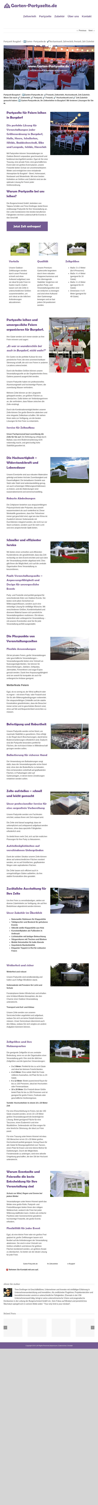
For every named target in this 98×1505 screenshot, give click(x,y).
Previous (82, 30)
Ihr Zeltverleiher (52, 1264)
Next (91, 30)
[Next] (92, 1327)
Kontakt (70, 1346)
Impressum (53, 1346)
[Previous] (5, 1327)
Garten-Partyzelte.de (30, 1264)
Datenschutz (62, 1346)
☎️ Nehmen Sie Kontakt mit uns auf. (22, 1270)
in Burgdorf (71, 1264)
